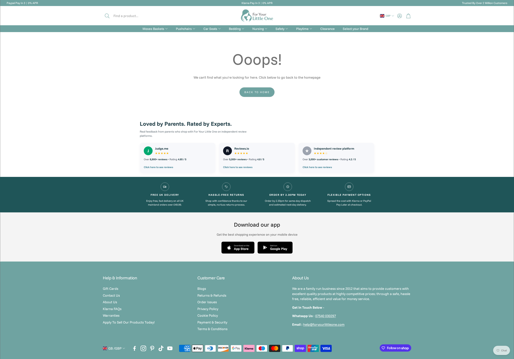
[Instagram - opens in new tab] (143, 348)
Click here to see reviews (158, 167)
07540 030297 (325, 316)
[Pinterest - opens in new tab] (152, 348)
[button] (130, 16)
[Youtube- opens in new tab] (170, 348)
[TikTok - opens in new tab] (161, 348)
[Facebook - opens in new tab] (134, 348)
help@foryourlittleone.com (324, 324)
